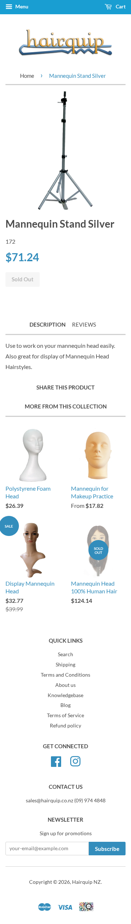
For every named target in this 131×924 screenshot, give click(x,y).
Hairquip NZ (86, 882)
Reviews (84, 324)
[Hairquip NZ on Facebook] (56, 760)
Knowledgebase (65, 695)
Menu (21, 6)
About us (65, 685)
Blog (65, 705)
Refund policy (65, 726)
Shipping (65, 665)
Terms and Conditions (65, 675)
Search (65, 654)
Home (27, 75)
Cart (120, 6)
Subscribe (107, 848)
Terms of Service (65, 715)
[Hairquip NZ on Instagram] (75, 760)
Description (47, 324)
